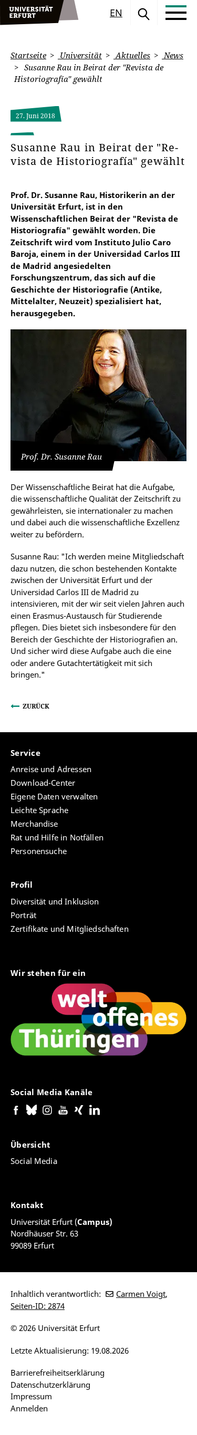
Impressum (31, 1396)
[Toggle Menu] (175, 12)
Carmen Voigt (140, 1293)
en (116, 12)
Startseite (28, 55)
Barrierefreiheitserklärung (58, 1372)
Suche (144, 12)
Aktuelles (131, 55)
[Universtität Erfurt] (39, 12)
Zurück (36, 706)
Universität (80, 55)
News (172, 55)
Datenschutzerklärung (50, 1384)
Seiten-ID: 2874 (38, 1306)
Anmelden (29, 1408)
